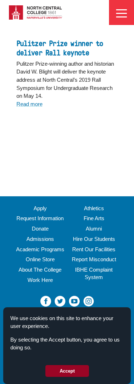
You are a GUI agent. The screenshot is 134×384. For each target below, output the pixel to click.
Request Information (40, 218)
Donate (40, 229)
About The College (40, 270)
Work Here (40, 280)
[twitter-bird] (60, 301)
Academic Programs (40, 249)
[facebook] (45, 301)
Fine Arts (94, 218)
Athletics (94, 208)
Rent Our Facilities (93, 249)
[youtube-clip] (74, 301)
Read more (29, 104)
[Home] (36, 12)
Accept (67, 371)
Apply (40, 208)
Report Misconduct (94, 259)
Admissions (40, 239)
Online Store (40, 259)
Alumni (94, 229)
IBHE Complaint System (94, 273)
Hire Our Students (94, 239)
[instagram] (88, 301)
